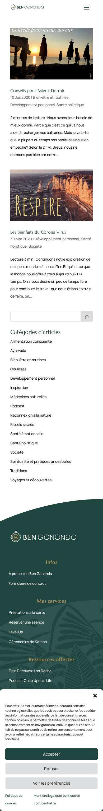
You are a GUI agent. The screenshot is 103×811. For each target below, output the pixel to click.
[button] (95, 695)
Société (35, 246)
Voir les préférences (51, 783)
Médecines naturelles (28, 396)
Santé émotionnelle (26, 433)
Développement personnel (32, 104)
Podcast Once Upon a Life (30, 680)
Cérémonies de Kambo (28, 641)
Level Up (16, 631)
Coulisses (18, 368)
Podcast (17, 405)
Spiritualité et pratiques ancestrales (40, 461)
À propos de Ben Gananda (30, 573)
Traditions (18, 470)
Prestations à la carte (27, 612)
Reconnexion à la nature (30, 415)
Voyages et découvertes (31, 479)
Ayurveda (18, 350)
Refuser (51, 768)
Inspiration (19, 387)
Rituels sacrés (22, 424)
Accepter (51, 754)
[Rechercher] (87, 316)
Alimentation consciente (31, 341)
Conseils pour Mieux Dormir (37, 90)
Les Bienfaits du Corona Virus (38, 232)
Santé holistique (70, 104)
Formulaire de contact (27, 583)
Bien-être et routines (50, 97)
